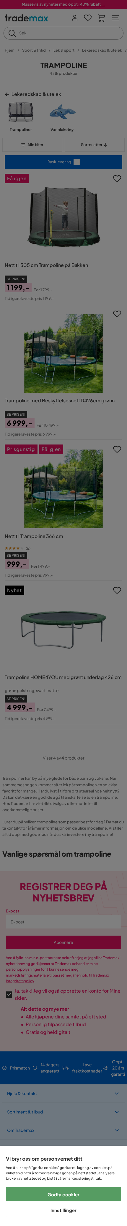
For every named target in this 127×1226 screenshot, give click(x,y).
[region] (63, 1186)
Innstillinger (63, 1210)
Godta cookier (64, 1194)
